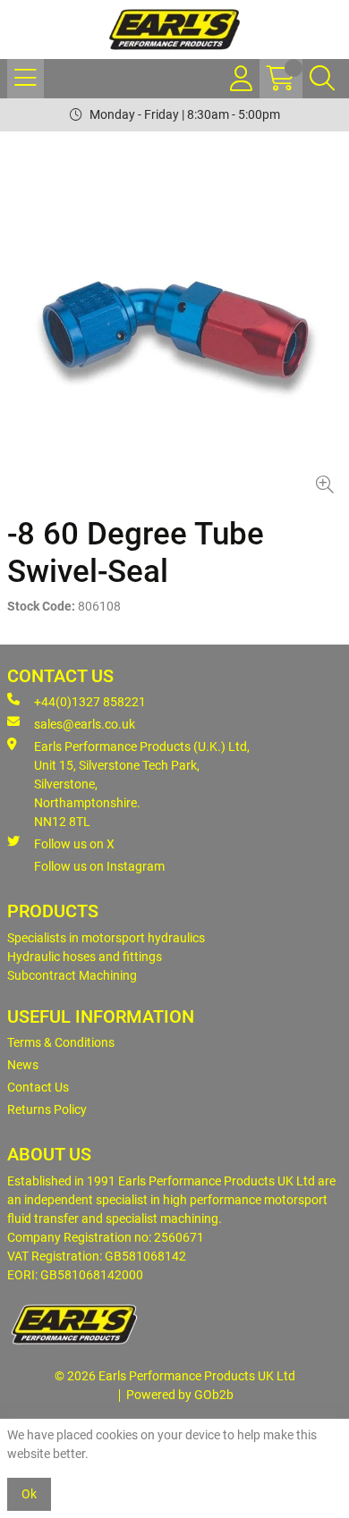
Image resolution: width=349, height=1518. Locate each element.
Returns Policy (47, 1109)
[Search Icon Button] (322, 78)
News (22, 1065)
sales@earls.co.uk (84, 724)
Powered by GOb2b (180, 1394)
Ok (29, 1494)
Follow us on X (74, 844)
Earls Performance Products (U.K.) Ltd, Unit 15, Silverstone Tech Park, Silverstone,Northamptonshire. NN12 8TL (142, 784)
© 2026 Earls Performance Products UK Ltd (175, 1376)
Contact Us (38, 1087)
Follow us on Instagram (99, 866)
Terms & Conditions (61, 1042)
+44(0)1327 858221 (90, 702)
